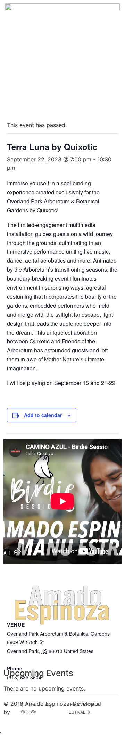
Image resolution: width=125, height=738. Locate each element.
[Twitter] (31, 651)
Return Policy (20, 725)
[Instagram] (69, 651)
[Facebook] (12, 651)
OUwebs (23, 712)
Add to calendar (43, 415)
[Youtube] (50, 651)
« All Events (22, 108)
